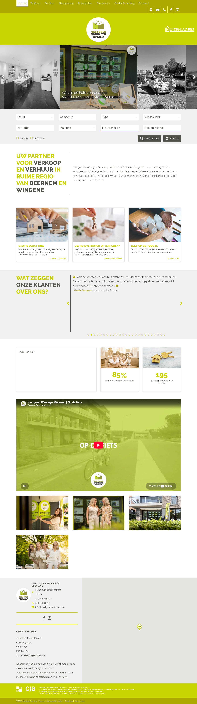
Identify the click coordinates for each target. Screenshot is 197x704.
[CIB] (30, 689)
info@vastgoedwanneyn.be (49, 607)
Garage (24, 138)
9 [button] (114, 335)
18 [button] (142, 335)
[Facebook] (44, 618)
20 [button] (149, 335)
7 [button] (107, 335)
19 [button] (146, 335)
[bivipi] (19, 689)
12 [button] (123, 335)
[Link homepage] (98, 29)
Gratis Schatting (124, 3)
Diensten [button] (103, 3)
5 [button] (101, 335)
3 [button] (95, 335)
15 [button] (133, 335)
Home (22, 3)
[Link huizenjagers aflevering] (179, 29)
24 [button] (161, 335)
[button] (151, 9)
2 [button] (92, 335)
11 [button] (120, 335)
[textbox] (120, 128)
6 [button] (104, 335)
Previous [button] (4, 77)
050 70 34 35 (42, 603)
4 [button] (98, 335)
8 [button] (111, 335)
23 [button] (158, 335)
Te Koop (35, 3)
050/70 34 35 (60, 677)
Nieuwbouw (66, 3)
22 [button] (155, 335)
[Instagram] (49, 618)
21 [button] (152, 335)
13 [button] (126, 335)
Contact (144, 3)
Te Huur (50, 3)
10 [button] (117, 335)
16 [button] (136, 335)
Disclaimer (69, 701)
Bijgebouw (39, 138)
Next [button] (192, 77)
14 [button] (130, 335)
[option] (98, 77)
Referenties (85, 3)
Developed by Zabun (55, 701)
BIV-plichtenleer (96, 691)
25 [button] (165, 335)
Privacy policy (79, 701)
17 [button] (139, 335)
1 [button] (88, 335)
